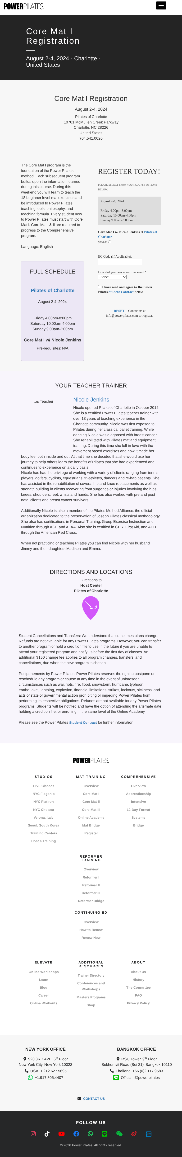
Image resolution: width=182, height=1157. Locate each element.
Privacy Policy (138, 1003)
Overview (91, 786)
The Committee (138, 987)
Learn (43, 980)
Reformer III (91, 893)
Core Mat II (91, 801)
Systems (138, 817)
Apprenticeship (138, 794)
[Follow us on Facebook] (77, 1134)
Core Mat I (91, 794)
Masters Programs (91, 997)
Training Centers (43, 833)
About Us (138, 972)
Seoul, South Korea (43, 825)
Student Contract (121, 292)
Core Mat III (91, 810)
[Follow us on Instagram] (34, 1134)
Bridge (138, 825)
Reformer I (91, 877)
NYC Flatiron (43, 801)
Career (43, 995)
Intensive (138, 801)
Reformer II (91, 885)
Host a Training (43, 841)
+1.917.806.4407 (49, 1078)
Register (91, 833)
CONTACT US (94, 1098)
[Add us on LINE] (105, 1134)
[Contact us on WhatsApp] (91, 1134)
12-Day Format (138, 810)
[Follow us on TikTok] (48, 1134)
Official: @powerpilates (140, 1078)
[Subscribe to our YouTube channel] (62, 1134)
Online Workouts (43, 1003)
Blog (43, 987)
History (138, 980)
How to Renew (91, 930)
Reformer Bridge (91, 901)
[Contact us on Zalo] (148, 1134)
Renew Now (91, 938)
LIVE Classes (43, 786)
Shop (91, 1005)
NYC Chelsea (43, 810)
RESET (119, 311)
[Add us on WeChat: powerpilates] (120, 1134)
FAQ (138, 995)
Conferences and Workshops (91, 986)
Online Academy (91, 817)
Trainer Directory (91, 975)
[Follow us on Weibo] (135, 1134)
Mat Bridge (91, 825)
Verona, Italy (44, 817)
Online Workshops (44, 972)
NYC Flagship (44, 794)
